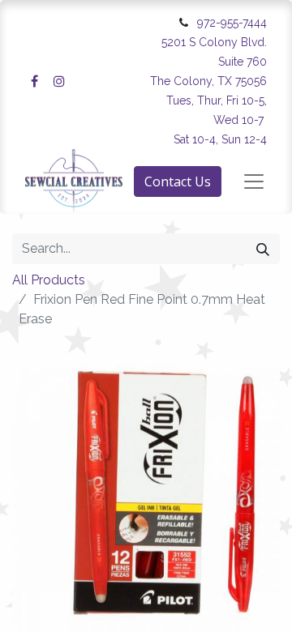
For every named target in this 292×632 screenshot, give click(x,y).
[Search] (263, 248)
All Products (48, 280)
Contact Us (177, 181)
